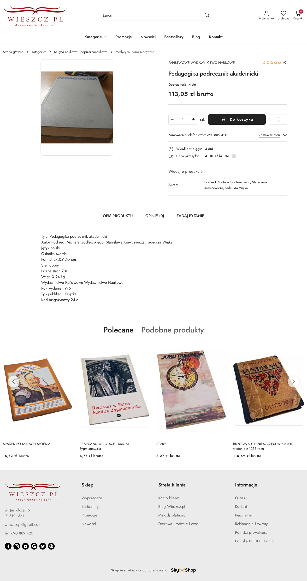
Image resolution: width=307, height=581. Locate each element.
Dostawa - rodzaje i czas (178, 524)
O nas (240, 498)
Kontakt (241, 506)
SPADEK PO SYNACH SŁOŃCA (257, 443)
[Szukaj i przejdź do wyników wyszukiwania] (207, 15)
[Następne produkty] (293, 382)
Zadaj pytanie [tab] (190, 216)
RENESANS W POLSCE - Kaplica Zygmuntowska (28, 446)
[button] (95, 37)
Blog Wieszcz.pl (171, 506)
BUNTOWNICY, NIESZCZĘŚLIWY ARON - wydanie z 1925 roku (187, 446)
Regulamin (243, 515)
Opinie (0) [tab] (154, 216)
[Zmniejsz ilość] (172, 119)
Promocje (89, 515)
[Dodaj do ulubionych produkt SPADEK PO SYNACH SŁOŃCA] (298, 348)
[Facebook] (8, 546)
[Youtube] (25, 546)
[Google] (34, 546)
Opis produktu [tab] (118, 216)
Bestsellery (90, 506)
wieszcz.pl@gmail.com (23, 524)
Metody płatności (172, 515)
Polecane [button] (118, 329)
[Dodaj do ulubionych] (278, 119)
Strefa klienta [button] (172, 484)
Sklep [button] (88, 484)
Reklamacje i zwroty (251, 524)
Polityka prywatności (251, 532)
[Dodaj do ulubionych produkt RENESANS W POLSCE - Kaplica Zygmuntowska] (68, 348)
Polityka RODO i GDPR (254, 541)
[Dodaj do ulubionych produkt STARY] (145, 348)
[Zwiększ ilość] (193, 119)
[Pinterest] (51, 546)
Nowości (89, 524)
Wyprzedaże (92, 498)
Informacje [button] (246, 484)
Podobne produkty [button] (172, 329)
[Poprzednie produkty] (13, 382)
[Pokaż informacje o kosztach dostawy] (233, 156)
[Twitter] (42, 546)
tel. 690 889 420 (19, 533)
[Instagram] (16, 546)
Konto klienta (169, 498)
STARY (84, 443)
